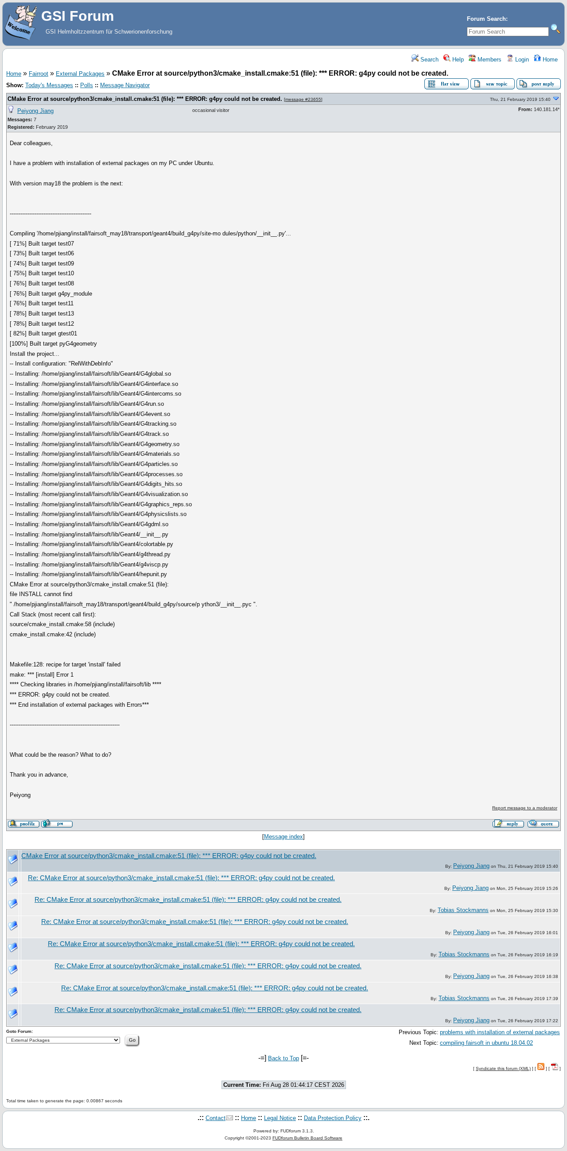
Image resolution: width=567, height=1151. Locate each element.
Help (457, 59)
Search (429, 59)
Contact (215, 1118)
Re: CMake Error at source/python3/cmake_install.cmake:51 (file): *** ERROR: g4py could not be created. (181, 878)
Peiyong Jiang (35, 111)
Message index (283, 836)
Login (521, 59)
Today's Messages (49, 85)
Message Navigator (125, 85)
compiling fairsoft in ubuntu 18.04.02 (486, 1042)
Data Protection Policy (332, 1118)
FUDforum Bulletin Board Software (307, 1138)
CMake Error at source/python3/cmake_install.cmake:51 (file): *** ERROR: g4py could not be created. (145, 99)
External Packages (80, 73)
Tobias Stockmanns (463, 910)
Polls (86, 85)
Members (488, 59)
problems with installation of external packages (500, 1032)
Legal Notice (280, 1118)
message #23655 (303, 99)
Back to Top (283, 1058)
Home (549, 59)
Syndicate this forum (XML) (503, 1068)
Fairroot (38, 73)
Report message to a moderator (524, 807)
